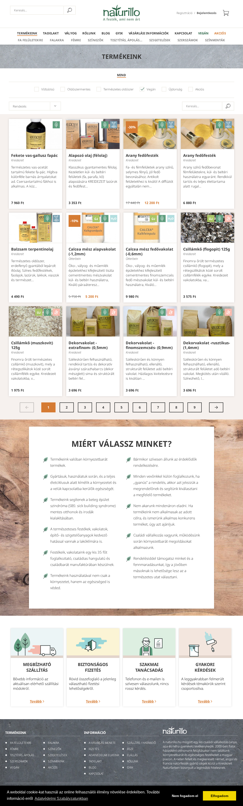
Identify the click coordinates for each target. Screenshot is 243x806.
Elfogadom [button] (219, 796)
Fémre (76, 40)
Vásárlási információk (149, 33)
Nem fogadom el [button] (185, 796)
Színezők (95, 40)
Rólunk (89, 33)
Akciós (220, 33)
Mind (121, 75)
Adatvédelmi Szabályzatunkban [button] (61, 799)
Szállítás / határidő (141, 743)
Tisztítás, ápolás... (126, 40)
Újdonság (175, 89)
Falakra (57, 40)
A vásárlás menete (102, 743)
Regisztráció (184, 13)
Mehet (69, 10)
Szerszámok (188, 40)
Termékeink (27, 33)
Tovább (36, 701)
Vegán (203, 33)
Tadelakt (51, 33)
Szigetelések (159, 40)
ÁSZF (130, 749)
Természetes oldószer (118, 89)
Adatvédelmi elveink (104, 755)
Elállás (132, 755)
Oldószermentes (78, 89)
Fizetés (94, 749)
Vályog (71, 33)
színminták (215, 40)
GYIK (119, 33)
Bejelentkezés (206, 13)
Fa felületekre (30, 40)
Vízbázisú (47, 89)
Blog (106, 33)
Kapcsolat (183, 33)
